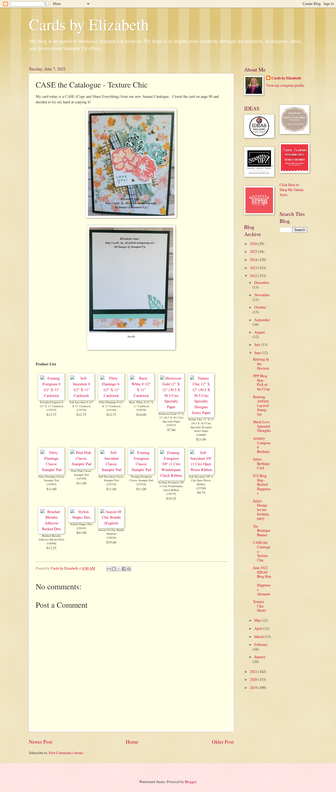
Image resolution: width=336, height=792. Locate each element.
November (262, 294)
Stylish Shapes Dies (81, 524)
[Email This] (109, 568)
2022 (254, 275)
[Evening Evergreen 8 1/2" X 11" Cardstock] (51, 395)
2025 (254, 251)
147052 (51, 484)
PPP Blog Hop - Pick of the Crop (261, 382)
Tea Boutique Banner (261, 530)
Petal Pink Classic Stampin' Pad (81, 473)
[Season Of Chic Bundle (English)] (111, 522)
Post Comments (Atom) (66, 752)
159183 (81, 528)
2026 (254, 243)
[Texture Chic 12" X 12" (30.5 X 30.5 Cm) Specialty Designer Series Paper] (201, 412)
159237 (171, 425)
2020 (254, 679)
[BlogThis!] (114, 568)
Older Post (223, 741)
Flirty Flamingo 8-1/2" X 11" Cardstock (111, 404)
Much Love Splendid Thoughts (262, 426)
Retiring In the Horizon (261, 363)
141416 (111, 410)
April (258, 628)
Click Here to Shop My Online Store (292, 189)
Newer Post (40, 741)
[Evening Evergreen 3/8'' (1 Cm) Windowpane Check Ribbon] (171, 475)
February (261, 644)
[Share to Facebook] (124, 568)
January (260, 656)
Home (132, 741)
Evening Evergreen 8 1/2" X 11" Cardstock (51, 404)
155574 (51, 410)
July (257, 344)
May (258, 620)
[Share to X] (119, 568)
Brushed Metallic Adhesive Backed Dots (51, 537)
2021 (254, 671)
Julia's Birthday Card (261, 463)
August (259, 332)
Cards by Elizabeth (89, 24)
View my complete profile (285, 85)
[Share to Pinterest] (129, 568)
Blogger (190, 781)
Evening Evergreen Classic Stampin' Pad (141, 478)
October (260, 307)
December (261, 282)
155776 (81, 410)
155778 (111, 484)
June (258, 352)
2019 (254, 687)
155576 (141, 484)
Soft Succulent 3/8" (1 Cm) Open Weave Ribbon (201, 480)
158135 (171, 493)
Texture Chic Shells (259, 606)
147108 (81, 478)
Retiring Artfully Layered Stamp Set (261, 405)
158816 (111, 537)
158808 (201, 435)
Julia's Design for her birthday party (261, 509)
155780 (201, 488)
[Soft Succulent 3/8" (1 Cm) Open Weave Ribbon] (201, 469)
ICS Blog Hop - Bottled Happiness (262, 484)
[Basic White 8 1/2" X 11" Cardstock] (141, 395)
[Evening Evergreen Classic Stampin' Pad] (141, 469)
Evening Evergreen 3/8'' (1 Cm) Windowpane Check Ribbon (171, 486)
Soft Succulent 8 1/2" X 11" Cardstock (81, 404)
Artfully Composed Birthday (262, 445)
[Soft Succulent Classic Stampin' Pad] (111, 469)
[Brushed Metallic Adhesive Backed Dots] (51, 528)
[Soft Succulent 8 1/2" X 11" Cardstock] (81, 395)
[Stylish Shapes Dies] (81, 517)
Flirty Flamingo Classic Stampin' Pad (51, 478)
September (262, 319)
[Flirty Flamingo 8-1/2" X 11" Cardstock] (111, 395)
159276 (141, 410)
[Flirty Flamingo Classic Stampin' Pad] (51, 469)
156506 (51, 543)
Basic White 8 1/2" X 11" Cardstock (141, 404)
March (259, 636)
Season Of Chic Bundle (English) (111, 532)
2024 (254, 259)
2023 (254, 267)
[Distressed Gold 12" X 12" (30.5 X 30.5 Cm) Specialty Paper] (171, 406)
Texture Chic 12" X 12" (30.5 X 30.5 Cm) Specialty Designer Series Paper (201, 425)
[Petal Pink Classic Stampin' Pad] (81, 463)
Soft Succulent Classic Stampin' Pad (111, 478)
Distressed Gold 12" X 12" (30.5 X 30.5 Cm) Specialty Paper (171, 417)
